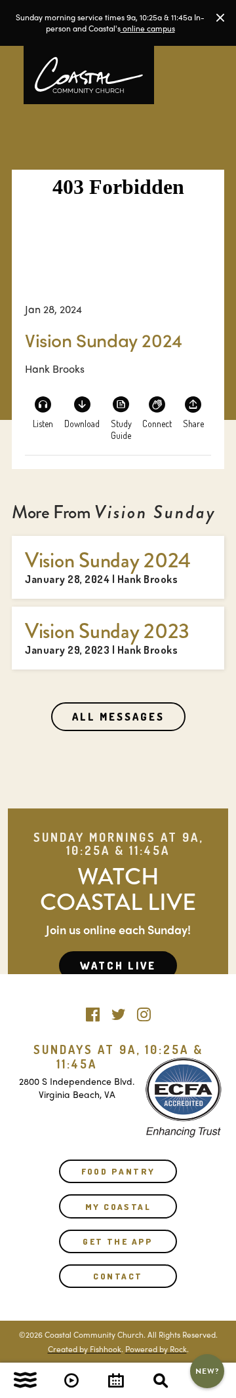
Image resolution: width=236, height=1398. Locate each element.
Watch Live (118, 965)
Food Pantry (118, 1171)
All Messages (118, 716)
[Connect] (157, 411)
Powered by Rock (156, 1349)
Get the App (118, 1241)
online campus (148, 28)
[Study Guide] (121, 411)
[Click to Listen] (43, 411)
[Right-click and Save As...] (81, 411)
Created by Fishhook (84, 1349)
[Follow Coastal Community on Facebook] (93, 1011)
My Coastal (118, 1206)
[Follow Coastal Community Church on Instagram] (144, 1011)
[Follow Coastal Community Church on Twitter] (118, 1011)
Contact (117, 1276)
